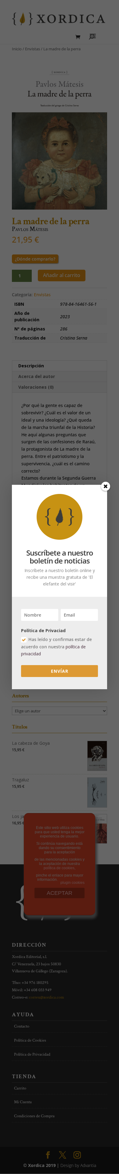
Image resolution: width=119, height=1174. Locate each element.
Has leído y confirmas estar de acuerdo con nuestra (56, 646)
